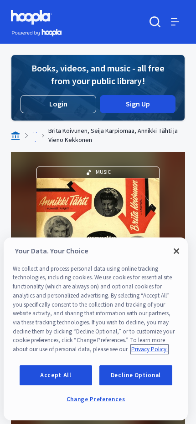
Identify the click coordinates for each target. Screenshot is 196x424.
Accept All (56, 375)
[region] (96, 328)
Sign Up (138, 104)
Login (58, 104)
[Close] (176, 251)
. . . (35, 135)
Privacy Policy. (149, 349)
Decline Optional (136, 375)
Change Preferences (96, 399)
